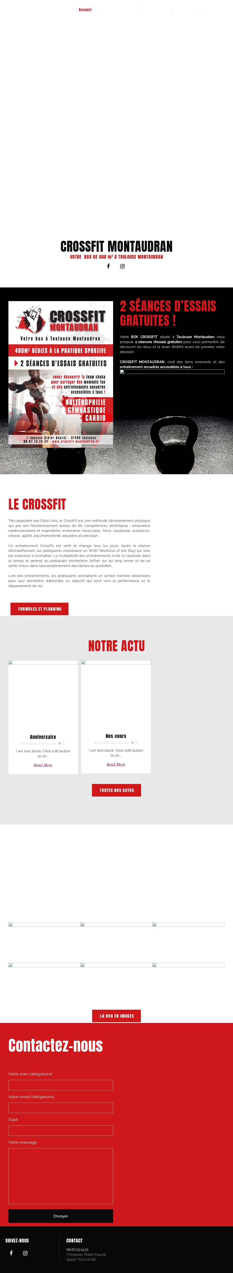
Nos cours (116, 736)
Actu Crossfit (47, 743)
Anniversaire (43, 736)
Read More (43, 764)
